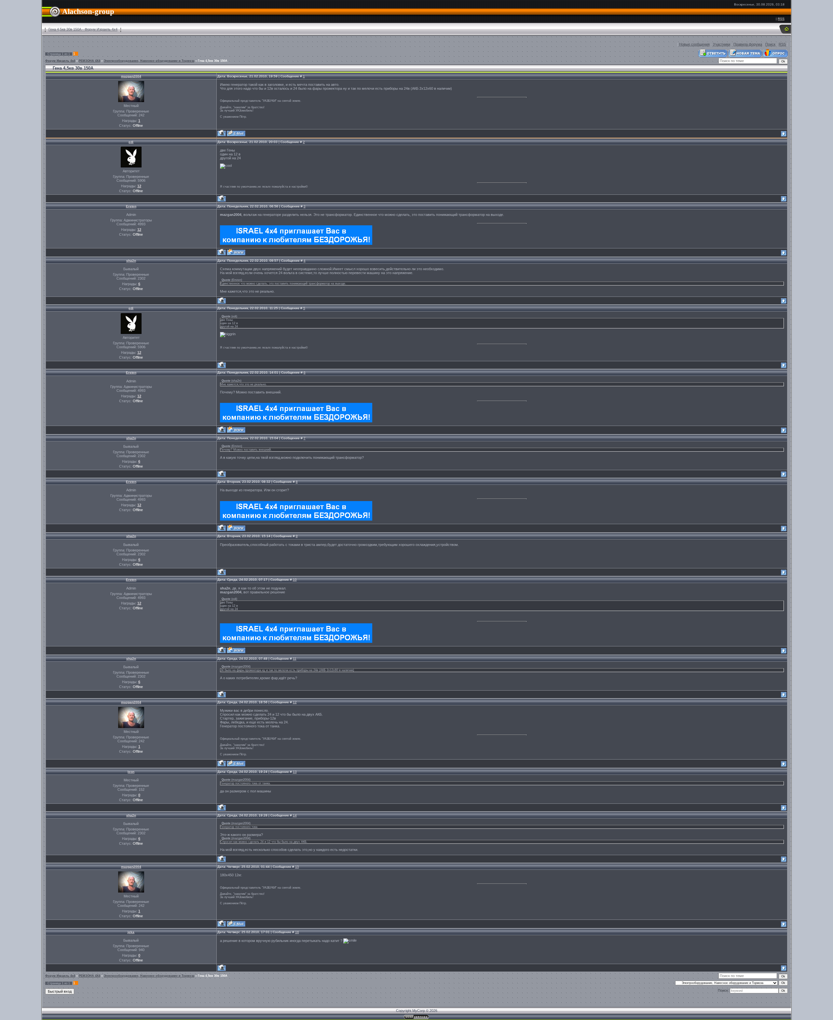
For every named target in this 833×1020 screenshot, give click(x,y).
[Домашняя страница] (236, 252)
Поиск (770, 44)
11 (294, 658)
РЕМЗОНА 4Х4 (89, 60)
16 (297, 932)
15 (297, 866)
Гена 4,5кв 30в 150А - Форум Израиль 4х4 (82, 29)
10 (295, 579)
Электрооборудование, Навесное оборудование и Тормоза (149, 60)
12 (295, 702)
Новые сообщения (694, 44)
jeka (131, 932)
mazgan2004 (131, 76)
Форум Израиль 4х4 (60, 60)
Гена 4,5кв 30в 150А (212, 60)
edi (131, 142)
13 (295, 772)
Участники (721, 44)
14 (295, 815)
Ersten (131, 206)
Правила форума (747, 44)
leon (131, 772)
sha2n (131, 260)
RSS (781, 18)
